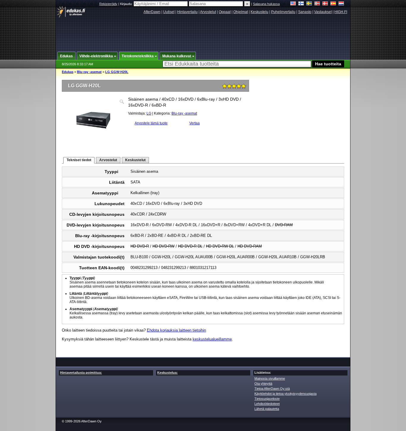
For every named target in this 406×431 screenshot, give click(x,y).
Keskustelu (259, 12)
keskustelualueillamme (212, 339)
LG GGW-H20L (116, 72)
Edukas (67, 72)
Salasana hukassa (266, 4)
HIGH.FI (340, 12)
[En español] (333, 4)
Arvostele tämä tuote (151, 123)
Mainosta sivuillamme (269, 378)
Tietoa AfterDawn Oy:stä (272, 388)
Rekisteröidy (108, 4)
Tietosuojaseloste (267, 398)
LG (149, 113)
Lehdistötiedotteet (267, 403)
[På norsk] (317, 4)
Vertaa (194, 123)
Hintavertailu (187, 12)
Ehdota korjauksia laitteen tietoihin (176, 330)
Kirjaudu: (126, 4)
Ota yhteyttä (263, 383)
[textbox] (237, 64)
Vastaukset (323, 12)
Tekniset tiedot (79, 160)
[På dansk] (325, 4)
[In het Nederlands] (341, 4)
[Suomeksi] (301, 4)
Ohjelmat (240, 12)
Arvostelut (208, 12)
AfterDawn (152, 12)
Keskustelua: (167, 372)
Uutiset (168, 12)
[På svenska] (309, 4)
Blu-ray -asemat (89, 72)
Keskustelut (135, 160)
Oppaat (225, 12)
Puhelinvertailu (283, 12)
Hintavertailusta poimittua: (81, 372)
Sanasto (304, 12)
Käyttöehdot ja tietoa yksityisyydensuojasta (285, 393)
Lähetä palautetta (266, 409)
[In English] (293, 4)
